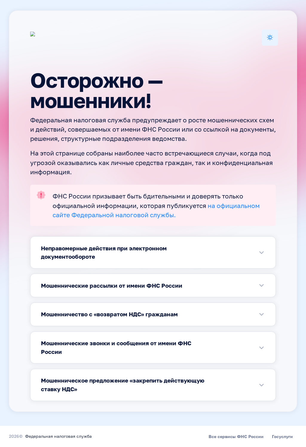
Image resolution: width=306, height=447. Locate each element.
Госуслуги (282, 436)
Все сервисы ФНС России (236, 436)
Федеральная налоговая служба (58, 436)
